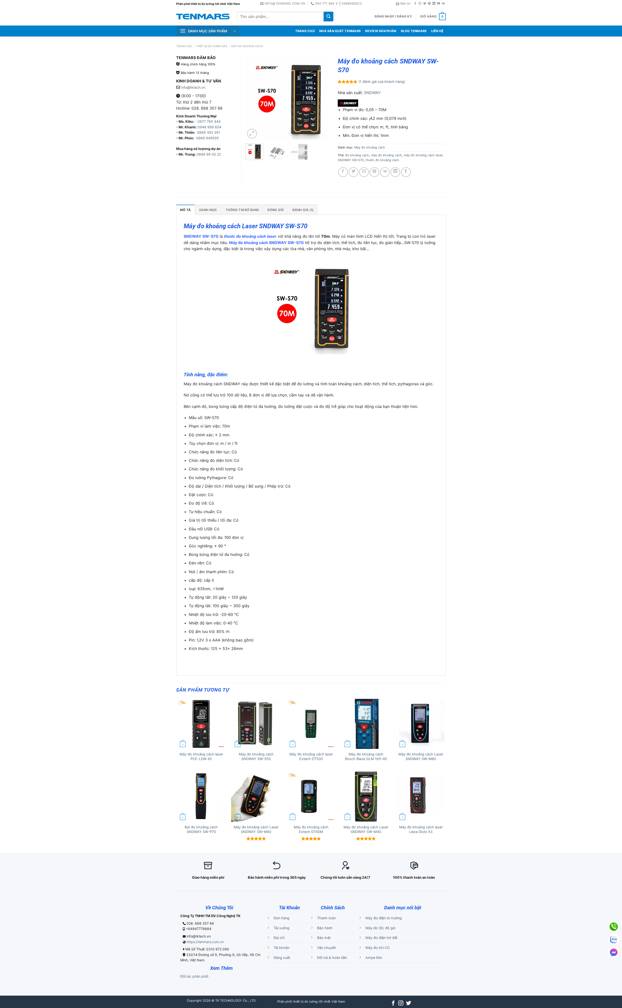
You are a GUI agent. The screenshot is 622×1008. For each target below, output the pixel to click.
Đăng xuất (282, 957)
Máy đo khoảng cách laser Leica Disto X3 (421, 829)
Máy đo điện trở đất (381, 938)
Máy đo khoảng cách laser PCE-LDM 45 (201, 756)
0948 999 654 (209, 127)
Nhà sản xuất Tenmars (340, 31)
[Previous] (253, 97)
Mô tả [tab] (185, 210)
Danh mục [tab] (208, 210)
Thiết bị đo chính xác (211, 46)
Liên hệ (437, 31)
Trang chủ (184, 46)
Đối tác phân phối (194, 976)
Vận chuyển (326, 948)
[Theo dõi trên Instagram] (419, 3)
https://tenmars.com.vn (205, 942)
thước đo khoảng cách (382, 160)
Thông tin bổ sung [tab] (242, 210)
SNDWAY (372, 92)
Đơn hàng (281, 918)
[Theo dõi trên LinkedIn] (433, 3)
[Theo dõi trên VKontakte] (443, 3)
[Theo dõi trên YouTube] (438, 3)
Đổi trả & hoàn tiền (332, 957)
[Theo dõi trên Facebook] (415, 3)
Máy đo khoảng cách (247, 46)
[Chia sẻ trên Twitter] (353, 172)
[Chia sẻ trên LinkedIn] (395, 172)
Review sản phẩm (380, 31)
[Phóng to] (252, 134)
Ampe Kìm (373, 957)
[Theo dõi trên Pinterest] (429, 3)
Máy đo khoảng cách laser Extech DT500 (311, 756)
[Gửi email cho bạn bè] (364, 172)
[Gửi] (328, 16)
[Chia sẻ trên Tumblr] (406, 172)
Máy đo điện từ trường (383, 918)
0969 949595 (207, 138)
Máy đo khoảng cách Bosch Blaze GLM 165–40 (366, 756)
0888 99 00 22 (209, 154)
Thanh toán (326, 918)
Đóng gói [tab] (276, 210)
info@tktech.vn (193, 87)
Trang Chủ (305, 31)
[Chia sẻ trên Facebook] (343, 172)
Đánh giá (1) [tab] (303, 210)
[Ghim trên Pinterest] (374, 172)
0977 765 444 (209, 121)
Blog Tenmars (413, 31)
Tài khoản (281, 948)
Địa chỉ (279, 938)
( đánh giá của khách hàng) (382, 81)
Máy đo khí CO (377, 948)
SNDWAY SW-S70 (351, 160)
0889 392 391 (208, 132)
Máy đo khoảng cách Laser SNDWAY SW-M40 (366, 829)
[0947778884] (614, 926)
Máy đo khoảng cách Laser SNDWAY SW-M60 (256, 829)
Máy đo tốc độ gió (380, 928)
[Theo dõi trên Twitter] (424, 3)
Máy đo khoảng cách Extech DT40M (311, 829)
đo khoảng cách (357, 155)
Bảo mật (324, 938)
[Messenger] (614, 952)
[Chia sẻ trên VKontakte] (385, 172)
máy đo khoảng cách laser (423, 155)
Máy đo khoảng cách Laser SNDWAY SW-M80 (420, 756)
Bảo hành (325, 928)
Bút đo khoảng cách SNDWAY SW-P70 (201, 829)
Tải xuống (281, 928)
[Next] (322, 97)
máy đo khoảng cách (386, 155)
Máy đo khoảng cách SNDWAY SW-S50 (256, 756)
